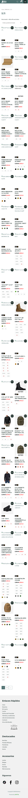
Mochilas (4, 740)
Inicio (2, 9)
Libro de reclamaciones (8, 718)
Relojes (4, 762)
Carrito (4, 711)
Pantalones (5, 745)
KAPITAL (17, 794)
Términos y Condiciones (8, 715)
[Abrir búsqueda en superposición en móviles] (17, 1)
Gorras (4, 749)
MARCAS (7, 9)
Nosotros (4, 707)
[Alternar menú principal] (25, 1)
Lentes (4, 760)
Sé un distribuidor (7, 722)
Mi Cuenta (5, 709)
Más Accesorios (6, 769)
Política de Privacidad (8, 713)
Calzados (4, 747)
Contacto (4, 720)
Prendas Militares (7, 742)
